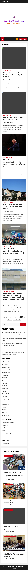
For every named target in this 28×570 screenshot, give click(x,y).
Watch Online (22, 39)
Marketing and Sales (8, 202)
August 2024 (5, 407)
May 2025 (4, 383)
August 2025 (5, 375)
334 (16, 319)
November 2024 (6, 399)
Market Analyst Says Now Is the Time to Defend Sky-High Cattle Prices (13, 75)
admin (11, 79)
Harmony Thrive (6, 443)
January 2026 (5, 364)
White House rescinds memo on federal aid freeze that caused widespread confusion (14, 162)
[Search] (14, 39)
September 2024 (6, 404)
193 (13, 317)
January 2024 (5, 415)
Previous (5, 317)
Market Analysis (7, 70)
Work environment (7, 115)
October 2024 (5, 402)
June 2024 (4, 412)
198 (8, 319)
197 (24, 317)
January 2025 (5, 393)
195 (19, 317)
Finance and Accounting (9, 291)
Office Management (8, 157)
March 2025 (5, 388)
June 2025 (4, 380)
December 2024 (6, 396)
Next (19, 319)
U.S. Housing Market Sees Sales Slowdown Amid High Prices (12, 206)
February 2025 (5, 391)
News (3, 430)
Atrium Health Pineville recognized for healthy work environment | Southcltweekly (13, 251)
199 (11, 319)
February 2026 (5, 361)
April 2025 (4, 385)
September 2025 (6, 372)
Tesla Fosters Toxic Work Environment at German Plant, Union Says (13, 528)
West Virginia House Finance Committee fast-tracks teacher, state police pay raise (14, 554)
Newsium (20, 566)
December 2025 (6, 367)
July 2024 (4, 410)
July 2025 (4, 377)
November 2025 (6, 369)
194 (16, 317)
